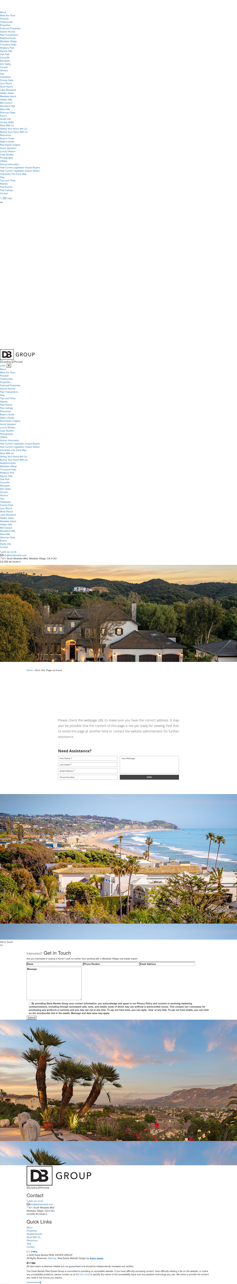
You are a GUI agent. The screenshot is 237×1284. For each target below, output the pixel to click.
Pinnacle (4, 18)
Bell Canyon (6, 102)
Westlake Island (8, 96)
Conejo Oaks (6, 80)
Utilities (3, 161)
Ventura (4, 70)
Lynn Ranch (6, 83)
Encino (3, 115)
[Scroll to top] (34, 1282)
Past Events (6, 186)
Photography (6, 157)
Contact (4, 193)
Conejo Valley (7, 122)
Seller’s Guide (7, 141)
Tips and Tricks (7, 180)
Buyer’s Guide (7, 138)
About (3, 12)
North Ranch (6, 86)
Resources (5, 135)
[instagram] (32, 1252)
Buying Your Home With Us (14, 131)
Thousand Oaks (8, 44)
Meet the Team (7, 15)
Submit (31, 1017)
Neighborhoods (8, 38)
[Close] (8, 365)
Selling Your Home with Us (13, 128)
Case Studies (7, 154)
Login (9, 198)
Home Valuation (8, 148)
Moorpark (5, 60)
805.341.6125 (9, 552)
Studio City (5, 119)
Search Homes (7, 31)
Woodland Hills (7, 106)
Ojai (2, 73)
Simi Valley (5, 64)
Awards (4, 183)
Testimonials (6, 21)
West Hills (5, 109)
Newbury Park (7, 47)
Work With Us (7, 125)
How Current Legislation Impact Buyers (20, 167)
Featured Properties (10, 28)
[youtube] (34, 1252)
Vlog (2, 177)
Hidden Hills (6, 99)
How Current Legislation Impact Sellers (20, 170)
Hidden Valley (7, 93)
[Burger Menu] (1, 202)
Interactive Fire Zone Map (13, 174)
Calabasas (5, 76)
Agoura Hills (6, 51)
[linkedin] (36, 1252)
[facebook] (27, 1252)
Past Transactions (9, 34)
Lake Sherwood (8, 89)
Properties (5, 25)
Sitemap (52, 1258)
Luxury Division (7, 151)
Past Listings (6, 190)
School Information (9, 164)
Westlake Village (8, 41)
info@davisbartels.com (14, 555)
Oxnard (4, 67)
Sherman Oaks (7, 112)
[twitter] (29, 1252)
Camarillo (5, 57)
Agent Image (97, 1258)
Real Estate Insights (10, 144)
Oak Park (5, 54)
